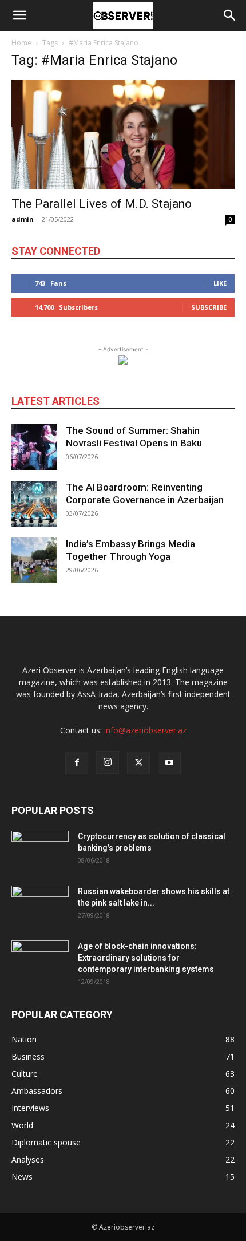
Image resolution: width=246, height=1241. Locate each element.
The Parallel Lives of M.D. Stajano (101, 204)
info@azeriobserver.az (145, 730)
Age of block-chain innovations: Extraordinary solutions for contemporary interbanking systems (146, 958)
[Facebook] (76, 763)
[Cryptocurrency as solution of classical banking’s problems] (40, 851)
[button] (19, 15)
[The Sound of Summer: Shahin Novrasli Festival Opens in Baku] (34, 447)
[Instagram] (107, 762)
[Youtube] (169, 763)
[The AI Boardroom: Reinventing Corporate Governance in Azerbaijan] (34, 504)
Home (21, 43)
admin (22, 219)
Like (220, 283)
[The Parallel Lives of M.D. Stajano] (123, 134)
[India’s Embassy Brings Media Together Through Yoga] (34, 560)
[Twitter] (138, 763)
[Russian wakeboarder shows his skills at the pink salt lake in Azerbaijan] (40, 906)
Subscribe (209, 307)
